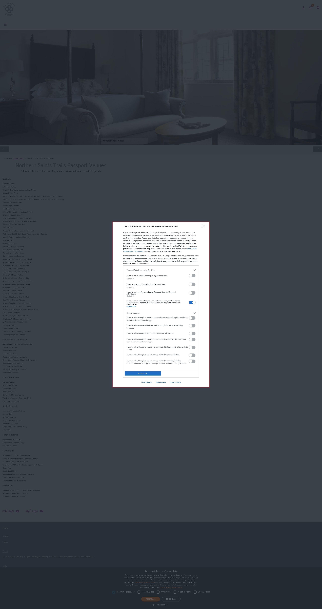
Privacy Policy (175, 382)
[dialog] (161, 304)
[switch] (192, 275)
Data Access (161, 382)
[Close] (204, 226)
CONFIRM (143, 373)
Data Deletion (146, 382)
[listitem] (161, 270)
